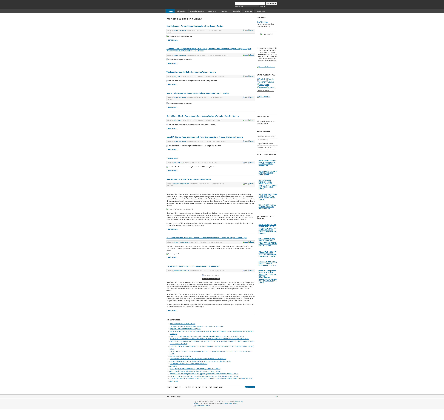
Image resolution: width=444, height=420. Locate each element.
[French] (270, 79)
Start (169, 387)
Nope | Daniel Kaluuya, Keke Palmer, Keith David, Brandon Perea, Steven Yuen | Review (267, 253)
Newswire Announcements (181, 242)
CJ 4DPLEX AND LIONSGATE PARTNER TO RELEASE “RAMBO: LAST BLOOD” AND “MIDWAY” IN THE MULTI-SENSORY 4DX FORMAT (211, 379)
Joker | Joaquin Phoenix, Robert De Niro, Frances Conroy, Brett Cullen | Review (195, 369)
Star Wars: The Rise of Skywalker (180, 356)
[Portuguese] (263, 84)
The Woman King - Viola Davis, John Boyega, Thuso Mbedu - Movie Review (268, 196)
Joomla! (196, 404)
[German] (261, 81)
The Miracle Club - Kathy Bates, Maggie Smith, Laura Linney (268, 173)
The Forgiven (172, 158)
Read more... (172, 40)
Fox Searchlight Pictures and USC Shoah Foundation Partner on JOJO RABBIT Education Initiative (200, 361)
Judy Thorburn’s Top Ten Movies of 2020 (182, 324)
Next (215, 387)
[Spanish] (270, 87)
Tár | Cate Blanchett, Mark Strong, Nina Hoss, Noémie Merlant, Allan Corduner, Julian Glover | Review (268, 242)
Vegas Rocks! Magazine (265, 144)
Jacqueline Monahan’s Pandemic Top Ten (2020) (185, 329)
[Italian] (270, 81)
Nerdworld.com (263, 140)
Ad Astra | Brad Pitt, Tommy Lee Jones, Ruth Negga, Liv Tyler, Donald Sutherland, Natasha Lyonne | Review (204, 376)
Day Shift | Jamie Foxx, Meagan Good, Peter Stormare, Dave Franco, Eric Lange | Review (204, 137)
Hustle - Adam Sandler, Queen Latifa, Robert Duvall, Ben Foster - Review (197, 93)
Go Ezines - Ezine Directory (266, 136)
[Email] (251, 30)
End (220, 387)
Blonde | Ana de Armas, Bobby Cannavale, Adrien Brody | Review (194, 26)
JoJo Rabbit (173, 366)
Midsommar (174, 381)
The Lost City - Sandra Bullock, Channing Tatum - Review (191, 72)
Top (277, 396)
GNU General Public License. (228, 404)
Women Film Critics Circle (181, 184)
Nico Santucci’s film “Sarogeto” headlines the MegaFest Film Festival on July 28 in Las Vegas (206, 238)
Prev (175, 387)
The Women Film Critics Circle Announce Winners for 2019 (188, 364)
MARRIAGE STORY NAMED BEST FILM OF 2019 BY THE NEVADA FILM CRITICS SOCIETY (198, 359)
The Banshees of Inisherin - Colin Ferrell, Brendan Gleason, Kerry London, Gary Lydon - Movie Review (268, 184)
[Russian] (261, 87)
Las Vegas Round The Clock (266, 147)
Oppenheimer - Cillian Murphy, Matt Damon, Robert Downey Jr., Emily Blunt (267, 163)
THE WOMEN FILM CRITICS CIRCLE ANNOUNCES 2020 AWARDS (192, 266)
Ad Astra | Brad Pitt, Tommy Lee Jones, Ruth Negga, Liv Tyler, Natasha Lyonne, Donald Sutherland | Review (204, 374)
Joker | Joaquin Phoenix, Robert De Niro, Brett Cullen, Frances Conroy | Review (195, 371)
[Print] (245, 30)
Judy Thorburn (177, 76)
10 (210, 387)
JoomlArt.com (239, 402)
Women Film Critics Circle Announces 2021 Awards (188, 179)
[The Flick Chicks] (177, 4)
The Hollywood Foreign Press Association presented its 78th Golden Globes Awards (196, 326)
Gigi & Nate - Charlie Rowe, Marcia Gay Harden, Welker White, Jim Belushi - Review (202, 116)
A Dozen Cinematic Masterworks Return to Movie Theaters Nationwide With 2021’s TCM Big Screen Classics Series (207, 336)
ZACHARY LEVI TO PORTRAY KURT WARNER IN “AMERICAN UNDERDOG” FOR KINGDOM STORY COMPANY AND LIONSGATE (209, 339)
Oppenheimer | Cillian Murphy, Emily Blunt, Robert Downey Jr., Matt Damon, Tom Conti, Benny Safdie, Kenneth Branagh (268, 229)
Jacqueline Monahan (179, 30)
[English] (261, 79)
